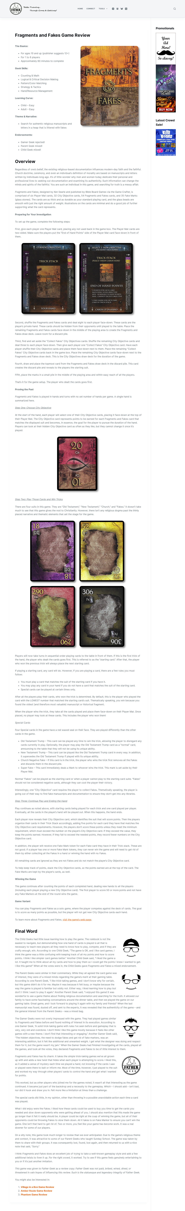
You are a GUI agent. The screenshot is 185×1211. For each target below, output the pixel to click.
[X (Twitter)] (126, 9)
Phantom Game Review (34, 1194)
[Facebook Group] (117, 9)
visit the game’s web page (77, 919)
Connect (90, 9)
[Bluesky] (122, 9)
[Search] (175, 9)
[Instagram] (113, 9)
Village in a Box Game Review (37, 1187)
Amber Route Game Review (36, 1190)
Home (80, 9)
